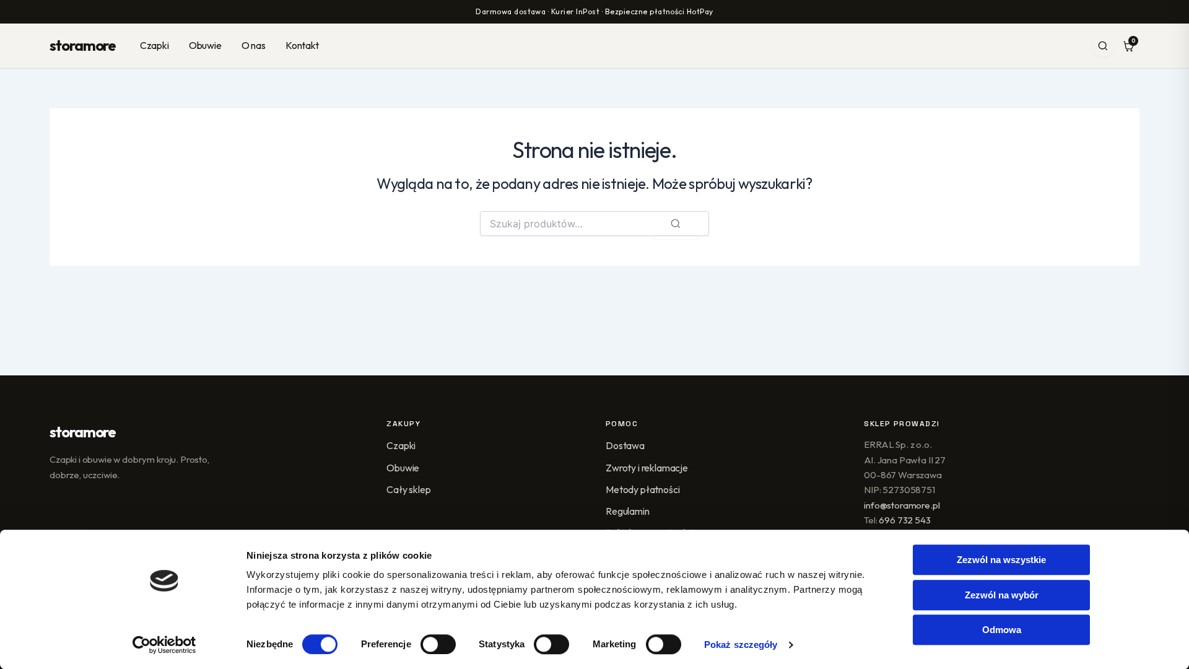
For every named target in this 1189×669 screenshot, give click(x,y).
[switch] (438, 644)
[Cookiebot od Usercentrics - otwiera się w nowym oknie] (164, 645)
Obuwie (205, 45)
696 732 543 (904, 520)
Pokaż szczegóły (741, 644)
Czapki (154, 45)
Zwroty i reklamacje (647, 467)
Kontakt (302, 45)
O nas (254, 45)
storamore (83, 45)
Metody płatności (642, 489)
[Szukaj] (1103, 46)
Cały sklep (408, 489)
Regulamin (628, 511)
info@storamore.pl (901, 505)
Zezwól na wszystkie (1001, 559)
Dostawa (625, 445)
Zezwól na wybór (1002, 595)
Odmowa (1001, 629)
